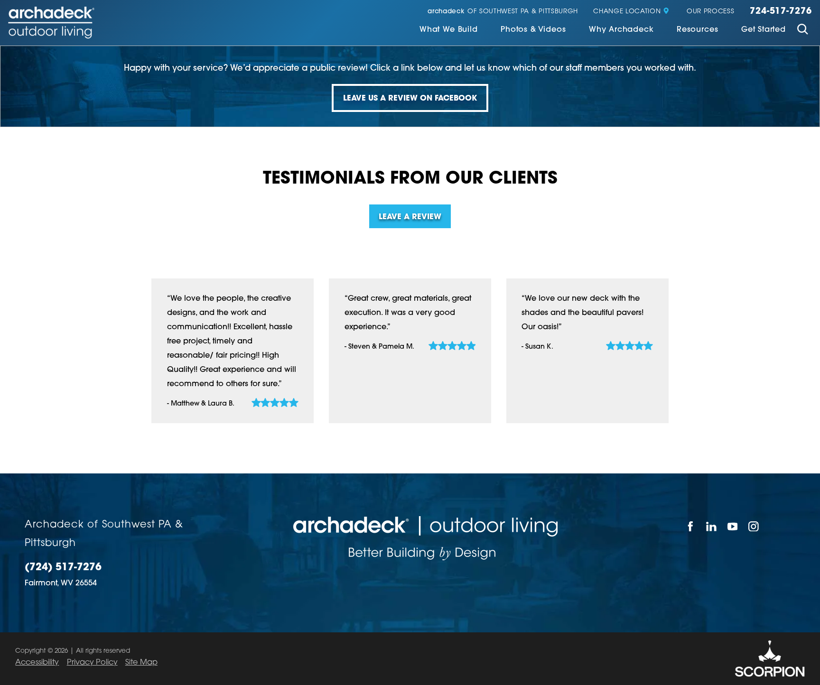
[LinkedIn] (712, 526)
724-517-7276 (781, 12)
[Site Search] (802, 30)
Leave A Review (410, 217)
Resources (697, 30)
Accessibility (37, 662)
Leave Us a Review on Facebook (410, 98)
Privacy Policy (92, 662)
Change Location (627, 12)
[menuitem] (448, 30)
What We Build (448, 30)
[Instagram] (754, 526)
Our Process (710, 12)
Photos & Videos (533, 30)
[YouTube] (733, 526)
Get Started (763, 30)
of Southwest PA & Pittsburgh (503, 12)
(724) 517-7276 (63, 568)
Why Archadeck (621, 30)
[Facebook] (690, 526)
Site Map (141, 662)
